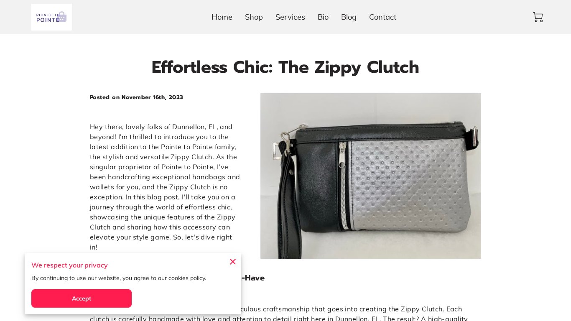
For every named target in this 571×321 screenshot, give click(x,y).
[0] (538, 17)
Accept (82, 298)
